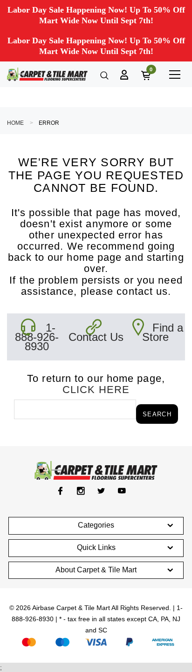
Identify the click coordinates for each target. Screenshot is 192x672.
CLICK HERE (96, 389)
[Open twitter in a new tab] (101, 491)
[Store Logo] (47, 74)
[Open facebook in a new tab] (60, 491)
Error (49, 123)
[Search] (103, 74)
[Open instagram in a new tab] (81, 491)
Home (15, 123)
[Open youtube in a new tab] (122, 491)
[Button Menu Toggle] (174, 74)
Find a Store (162, 332)
